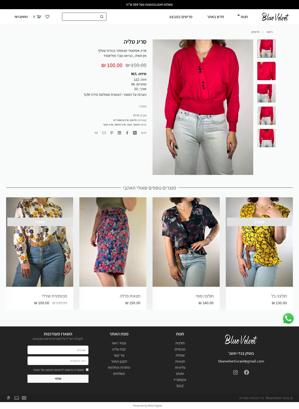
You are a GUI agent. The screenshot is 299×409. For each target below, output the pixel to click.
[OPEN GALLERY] (203, 107)
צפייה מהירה (243, 281)
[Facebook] (247, 372)
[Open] (47, 16)
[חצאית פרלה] (112, 242)
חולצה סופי (205, 296)
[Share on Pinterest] (111, 133)
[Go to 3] (266, 93)
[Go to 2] (266, 71)
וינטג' (129, 124)
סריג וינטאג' (120, 124)
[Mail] (104, 133)
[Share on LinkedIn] (119, 133)
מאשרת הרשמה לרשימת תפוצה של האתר (58, 370)
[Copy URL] (96, 133)
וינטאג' (136, 124)
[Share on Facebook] (127, 133)
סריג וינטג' (108, 124)
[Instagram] (235, 372)
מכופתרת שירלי (54, 296)
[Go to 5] (266, 138)
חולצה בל (279, 296)
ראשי (269, 32)
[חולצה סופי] (186, 242)
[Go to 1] (266, 48)
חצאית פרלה (130, 296)
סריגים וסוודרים (121, 120)
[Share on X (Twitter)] (135, 133)
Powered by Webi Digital (147, 405)
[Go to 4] (266, 116)
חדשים (255, 32)
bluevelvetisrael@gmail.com (241, 361)
